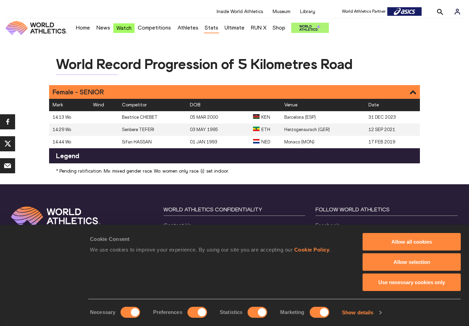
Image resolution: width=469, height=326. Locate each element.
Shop (279, 27)
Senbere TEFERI (138, 129)
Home (83, 27)
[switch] (197, 312)
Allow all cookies (411, 242)
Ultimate (234, 27)
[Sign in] (457, 11)
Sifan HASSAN (137, 141)
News (103, 27)
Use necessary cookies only (411, 282)
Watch (123, 28)
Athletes (188, 27)
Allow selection (411, 262)
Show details (357, 312)
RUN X (258, 27)
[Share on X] (7, 143)
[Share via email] (7, 165)
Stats (211, 27)
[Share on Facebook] (7, 121)
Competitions (154, 27)
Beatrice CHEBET (140, 117)
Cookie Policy (312, 250)
